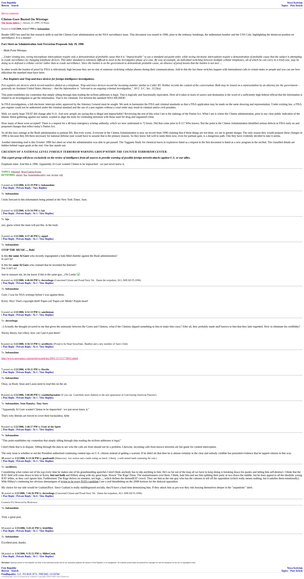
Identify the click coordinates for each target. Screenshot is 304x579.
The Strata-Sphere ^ (11, 22)
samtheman (47, 312)
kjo (43, 210)
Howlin (45, 369)
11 (2, 493)
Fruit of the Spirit (51, 426)
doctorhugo (47, 280)
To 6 (35, 496)
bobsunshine (48, 185)
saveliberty (47, 344)
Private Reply (23, 188)
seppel (44, 236)
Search (14, 5)
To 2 (35, 239)
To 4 (35, 346)
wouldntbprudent (50, 395)
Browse (5, 5)
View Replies (39, 188)
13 (2, 528)
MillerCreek (49, 553)
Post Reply (8, 188)
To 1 (35, 213)
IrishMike (48, 528)
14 (2, 553)
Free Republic (8, 2)
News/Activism (295, 2)
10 (2, 458)
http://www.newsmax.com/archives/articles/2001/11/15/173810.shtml (39, 358)
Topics (284, 5)
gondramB (48, 458)
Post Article (296, 5)
